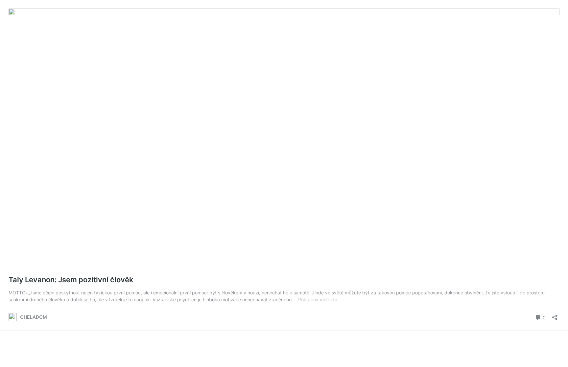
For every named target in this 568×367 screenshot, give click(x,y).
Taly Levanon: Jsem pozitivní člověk (71, 279)
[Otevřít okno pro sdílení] (554, 315)
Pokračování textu (317, 299)
